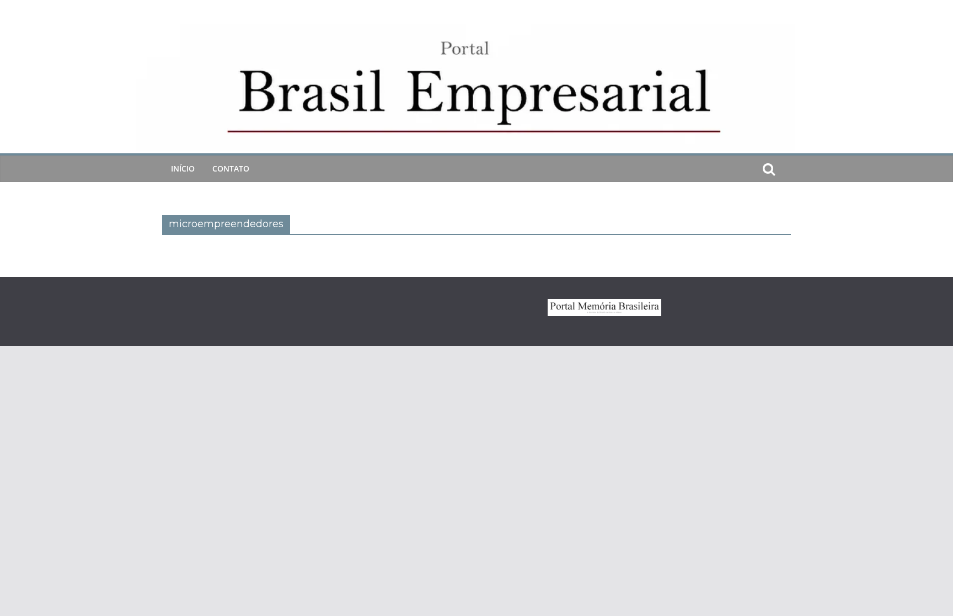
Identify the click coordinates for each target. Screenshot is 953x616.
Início (183, 168)
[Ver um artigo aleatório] (786, 169)
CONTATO (230, 168)
